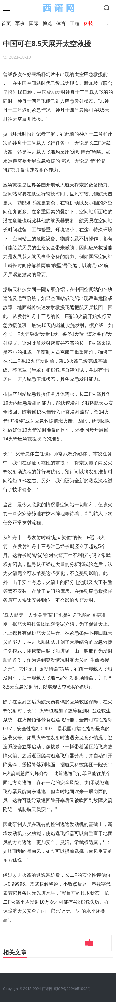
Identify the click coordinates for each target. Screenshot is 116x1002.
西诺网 (48, 989)
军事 (20, 23)
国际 (33, 23)
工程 (74, 23)
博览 (47, 23)
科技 (88, 23)
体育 (61, 23)
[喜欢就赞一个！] (90, 943)
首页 (6, 23)
